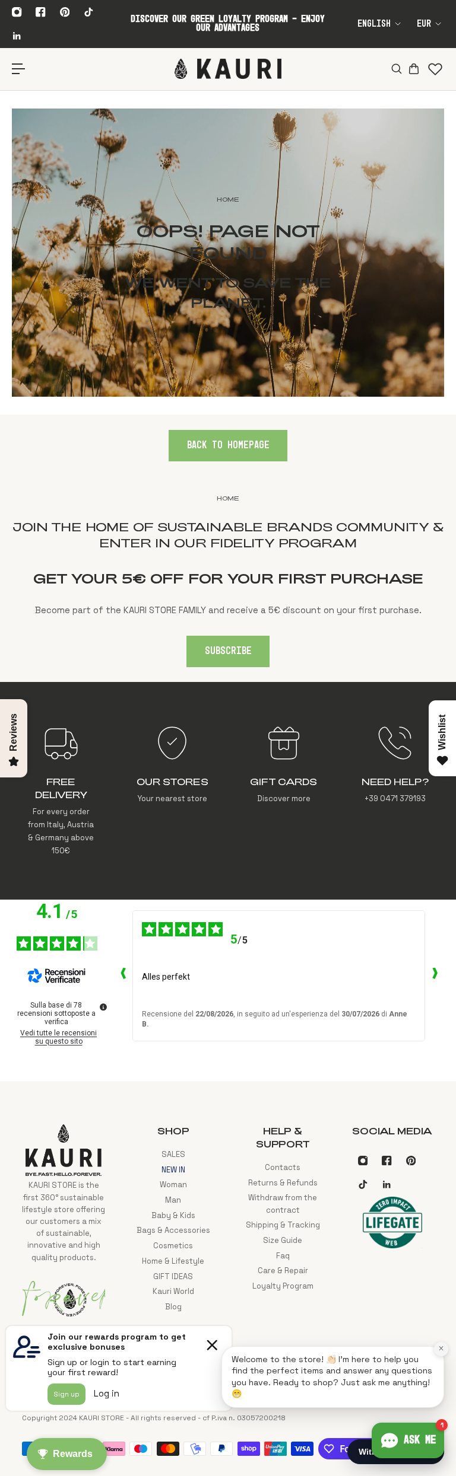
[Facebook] (41, 12)
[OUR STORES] (172, 790)
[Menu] (19, 69)
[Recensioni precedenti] (123, 976)
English (374, 24)
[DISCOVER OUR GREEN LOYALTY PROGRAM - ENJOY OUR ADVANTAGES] (228, 24)
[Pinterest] (65, 12)
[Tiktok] (88, 12)
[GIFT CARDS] (283, 790)
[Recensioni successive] (434, 976)
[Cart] (413, 68)
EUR (424, 24)
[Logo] (228, 68)
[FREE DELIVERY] (61, 790)
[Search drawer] (395, 68)
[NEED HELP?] (395, 790)
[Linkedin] (16, 35)
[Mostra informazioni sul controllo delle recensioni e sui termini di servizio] (103, 1007)
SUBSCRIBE (228, 651)
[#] (228, 253)
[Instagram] (16, 12)
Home (228, 498)
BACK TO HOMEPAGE (228, 445)
